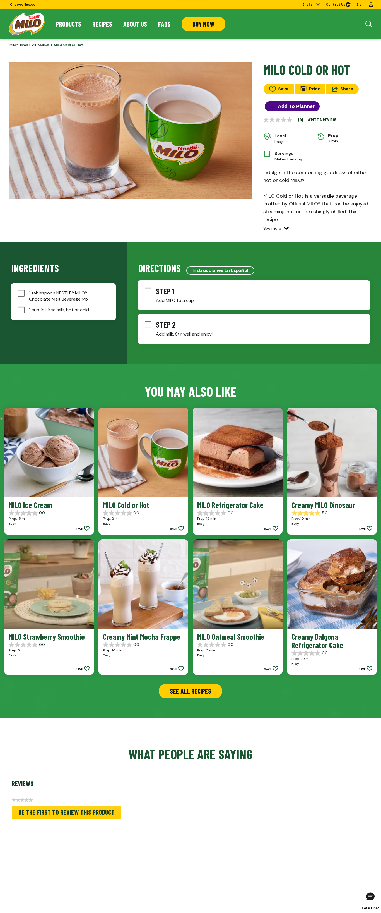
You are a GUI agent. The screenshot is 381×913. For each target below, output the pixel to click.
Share (346, 89)
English (308, 4)
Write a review (322, 120)
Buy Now (203, 24)
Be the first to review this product (69, 813)
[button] (276, 228)
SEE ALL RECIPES (190, 691)
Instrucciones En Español (220, 270)
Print (314, 89)
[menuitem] (68, 24)
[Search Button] (368, 24)
